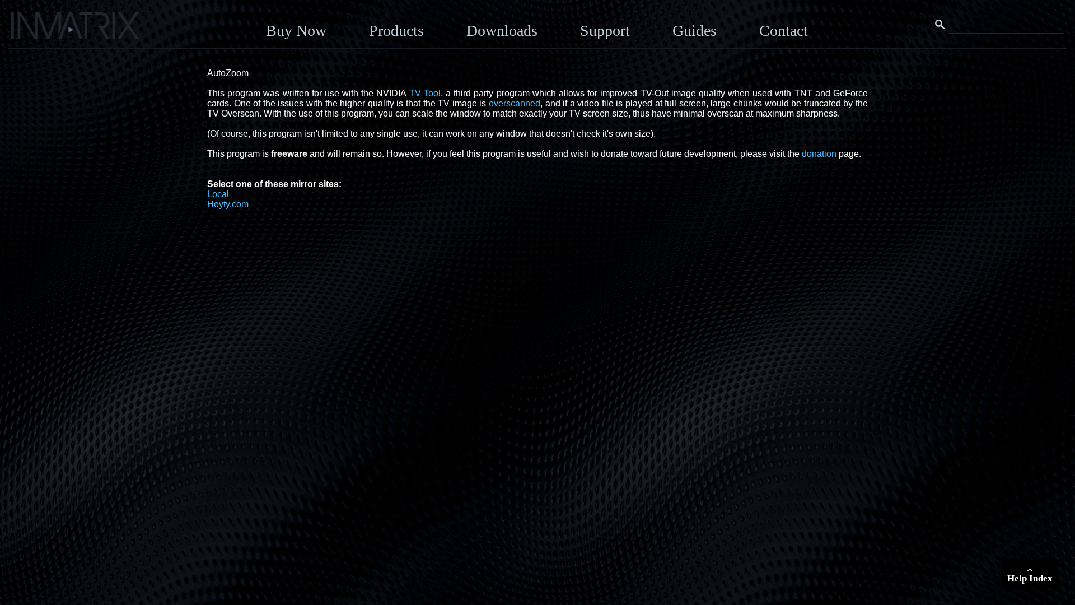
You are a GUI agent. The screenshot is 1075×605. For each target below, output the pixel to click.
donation (819, 154)
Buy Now (296, 30)
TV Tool (425, 93)
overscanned (514, 103)
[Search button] (940, 25)
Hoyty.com (228, 204)
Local (218, 194)
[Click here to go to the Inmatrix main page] (31, 29)
